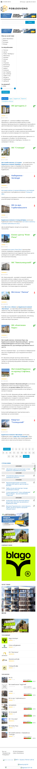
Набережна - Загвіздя (17, 176)
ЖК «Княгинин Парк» (18, 326)
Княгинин (6, 70)
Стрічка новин (6, 463)
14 (25, 452)
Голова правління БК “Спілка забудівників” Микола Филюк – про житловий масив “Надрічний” (18, 493)
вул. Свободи (7, 74)
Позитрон (6, 66)
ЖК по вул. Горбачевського (19, 206)
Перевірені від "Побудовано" (6, 753)
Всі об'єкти (5, 98)
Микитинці (7, 55)
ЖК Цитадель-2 (18, 105)
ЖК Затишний (13, 712)
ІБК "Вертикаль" (14, 652)
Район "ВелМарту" (9, 54)
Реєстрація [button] (23, 1)
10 (10, 452)
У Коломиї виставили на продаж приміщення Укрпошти (15, 476)
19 (16, 456)
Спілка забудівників (14, 645)
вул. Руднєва (7, 72)
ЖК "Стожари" (18, 147)
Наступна (26, 456)
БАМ (5, 61)
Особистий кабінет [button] (31, 1)
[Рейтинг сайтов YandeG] (8, 759)
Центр (5, 52)
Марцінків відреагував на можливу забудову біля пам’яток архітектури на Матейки (17, 484)
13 (21, 452)
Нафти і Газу (7, 75)
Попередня (7, 449)
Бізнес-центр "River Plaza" (20, 235)
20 (20, 456)
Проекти (23, 98)
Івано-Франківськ (8, 38)
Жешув (5, 44)
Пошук (30, 22)
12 (17, 452)
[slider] (1, 88)
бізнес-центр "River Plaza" (14, 249)
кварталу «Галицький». (20, 436)
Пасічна (6, 50)
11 (14, 452)
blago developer (13, 638)
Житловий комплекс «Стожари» (11, 162)
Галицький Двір (13, 666)
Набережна (7, 79)
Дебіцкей (6, 81)
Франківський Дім (14, 659)
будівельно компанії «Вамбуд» (11, 164)
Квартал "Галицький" (17, 421)
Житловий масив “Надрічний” (17, 684)
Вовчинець (7, 64)
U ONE (11, 691)
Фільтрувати (6, 92)
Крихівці (6, 57)
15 (29, 452)
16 (33, 452)
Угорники (6, 63)
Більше (33, 463)
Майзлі (5, 68)
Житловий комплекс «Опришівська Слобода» (19, 733)
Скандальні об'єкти (7, 101)
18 (12, 456)
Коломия (5, 42)
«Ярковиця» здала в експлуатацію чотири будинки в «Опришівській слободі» (18, 469)
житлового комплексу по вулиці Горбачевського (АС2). (18, 222)
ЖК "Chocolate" (13, 719)
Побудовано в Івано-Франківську (18, 752)
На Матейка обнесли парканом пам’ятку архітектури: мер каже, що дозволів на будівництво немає (17, 502)
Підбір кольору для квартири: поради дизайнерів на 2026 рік (17, 488)
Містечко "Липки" (20, 292)
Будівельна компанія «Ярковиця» (12, 434)
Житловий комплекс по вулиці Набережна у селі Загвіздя (17, 190)
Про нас (4, 751)
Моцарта (6, 77)
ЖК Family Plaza (13, 726)
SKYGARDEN (12, 705)
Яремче (5, 40)
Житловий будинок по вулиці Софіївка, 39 (21, 371)
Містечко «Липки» (10, 307)
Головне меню (7, 1)
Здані (10, 98)
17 (8, 456)
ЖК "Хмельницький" (21, 262)
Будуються (17, 98)
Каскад (6, 59)
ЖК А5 (10, 677)
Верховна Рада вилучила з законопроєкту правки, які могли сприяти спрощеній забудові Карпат (18, 507)
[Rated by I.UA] (12, 767)
